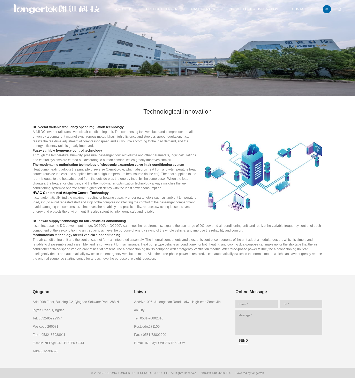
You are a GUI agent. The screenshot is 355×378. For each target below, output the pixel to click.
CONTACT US (303, 9)
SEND (243, 340)
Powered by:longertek (249, 373)
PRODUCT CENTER (162, 9)
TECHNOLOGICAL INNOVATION (253, 9)
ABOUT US (123, 9)
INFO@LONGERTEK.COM (64, 343)
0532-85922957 (50, 318)
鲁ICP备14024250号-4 (216, 373)
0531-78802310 (151, 318)
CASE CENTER (203, 9)
